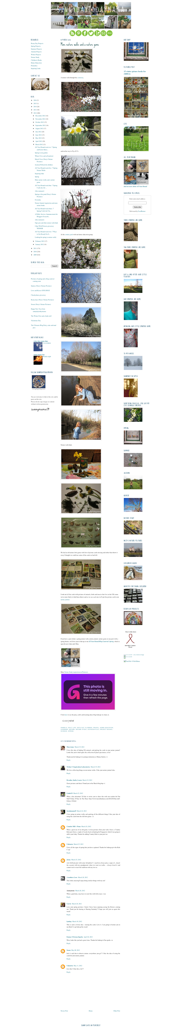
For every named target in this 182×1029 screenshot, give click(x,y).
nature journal (65, 599)
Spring (37, 176)
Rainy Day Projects (37, 43)
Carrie (69, 904)
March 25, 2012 (78, 844)
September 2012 (40, 125)
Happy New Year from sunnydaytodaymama (38, 310)
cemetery (80, 77)
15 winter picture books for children (135, 72)
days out (80, 727)
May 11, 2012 (78, 965)
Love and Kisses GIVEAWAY (40, 290)
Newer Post (64, 1011)
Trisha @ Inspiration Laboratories (78, 767)
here (66, 715)
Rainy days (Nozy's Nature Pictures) (42, 300)
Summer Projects (36, 49)
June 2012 (38, 135)
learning (64, 729)
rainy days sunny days (41, 341)
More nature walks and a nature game (80, 44)
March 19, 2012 (79, 747)
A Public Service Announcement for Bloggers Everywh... (46, 215)
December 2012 (40, 116)
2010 (35, 251)
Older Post (116, 1011)
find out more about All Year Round (135, 186)
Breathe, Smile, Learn (74, 780)
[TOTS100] (128, 656)
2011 (35, 248)
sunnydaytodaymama (91, 10)
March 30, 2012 (77, 921)
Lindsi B (70, 793)
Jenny (69, 859)
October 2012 (39, 122)
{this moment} (39, 191)
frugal (96, 727)
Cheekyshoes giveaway (38, 295)
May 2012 (38, 138)
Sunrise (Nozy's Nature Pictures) (41, 286)
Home (91, 1011)
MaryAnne (70, 747)
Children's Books (36, 60)
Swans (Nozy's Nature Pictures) (41, 304)
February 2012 (40, 241)
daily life (72, 727)
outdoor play (93, 729)
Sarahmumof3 (71, 811)
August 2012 (39, 128)
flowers (88, 727)
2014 (35, 106)
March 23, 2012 (78, 793)
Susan (69, 950)
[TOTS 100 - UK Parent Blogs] (134, 654)
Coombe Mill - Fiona (74, 826)
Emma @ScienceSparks (75, 937)
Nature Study (35, 57)
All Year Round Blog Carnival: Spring (101, 641)
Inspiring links (39, 173)
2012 (35, 113)
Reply (68, 760)
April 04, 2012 (88, 937)
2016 (35, 100)
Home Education (36, 63)
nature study (81, 729)
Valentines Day (36, 320)
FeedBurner (141, 211)
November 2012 (40, 119)
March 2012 (39, 144)
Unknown (70, 844)
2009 (35, 255)
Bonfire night (47, 356)
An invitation (47, 343)
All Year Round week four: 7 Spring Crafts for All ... (46, 186)
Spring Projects (36, 46)
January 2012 (39, 244)
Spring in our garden (41, 153)
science (64, 731)
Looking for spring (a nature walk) (45, 237)
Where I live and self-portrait (44, 156)
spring (71, 731)
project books (106, 729)
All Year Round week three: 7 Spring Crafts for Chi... (44, 209)
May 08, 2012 (75, 950)
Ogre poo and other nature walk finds (46, 223)
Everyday (38, 200)
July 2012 (38, 132)
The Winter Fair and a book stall (41, 316)
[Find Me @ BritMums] (132, 661)
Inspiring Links (35, 68)
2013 (35, 110)
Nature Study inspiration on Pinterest (76, 672)
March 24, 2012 (82, 811)
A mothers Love (72, 877)
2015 (35, 103)
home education (106, 727)
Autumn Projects (36, 52)
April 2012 (38, 141)
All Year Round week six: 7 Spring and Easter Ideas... (46, 148)
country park (69, 234)
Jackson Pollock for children (44, 165)
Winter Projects (36, 54)
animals (64, 727)
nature (72, 729)
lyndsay (69, 921)
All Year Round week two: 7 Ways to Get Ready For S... (46, 232)
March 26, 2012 (83, 877)
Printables (34, 66)
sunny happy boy (39, 354)
